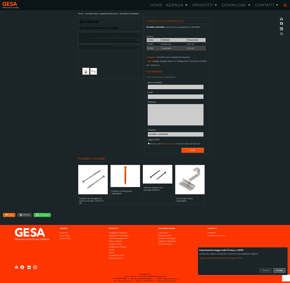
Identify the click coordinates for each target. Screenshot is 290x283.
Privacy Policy (65, 238)
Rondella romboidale (129, 14)
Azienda (174, 5)
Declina (266, 270)
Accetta (279, 270)
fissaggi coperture (168, 61)
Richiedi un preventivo (216, 236)
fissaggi (155, 61)
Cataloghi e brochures (167, 241)
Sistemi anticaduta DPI (118, 238)
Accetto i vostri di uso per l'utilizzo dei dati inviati (175, 144)
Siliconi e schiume (116, 258)
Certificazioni (163, 233)
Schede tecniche (165, 236)
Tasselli (111, 250)
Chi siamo (64, 233)
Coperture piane (115, 244)
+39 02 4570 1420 (125, 281)
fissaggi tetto (183, 61)
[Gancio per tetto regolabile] (191, 187)
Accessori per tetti (116, 255)
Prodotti (202, 5)
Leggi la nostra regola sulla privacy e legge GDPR (220, 258)
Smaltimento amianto (118, 247)
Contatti (264, 5)
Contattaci (211, 233)
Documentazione (165, 244)
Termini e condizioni (169, 144)
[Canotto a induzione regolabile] (126, 187)
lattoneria (193, 61)
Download (234, 5)
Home (156, 5)
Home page (65, 236)
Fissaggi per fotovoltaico (119, 236)
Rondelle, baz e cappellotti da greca (101, 14)
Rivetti (111, 253)
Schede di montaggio (167, 238)
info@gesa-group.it (170, 278)
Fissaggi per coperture (118, 233)
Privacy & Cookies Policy (166, 281)
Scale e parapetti (115, 241)
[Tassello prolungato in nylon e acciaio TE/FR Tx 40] (94, 187)
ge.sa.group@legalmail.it (143, 278)
